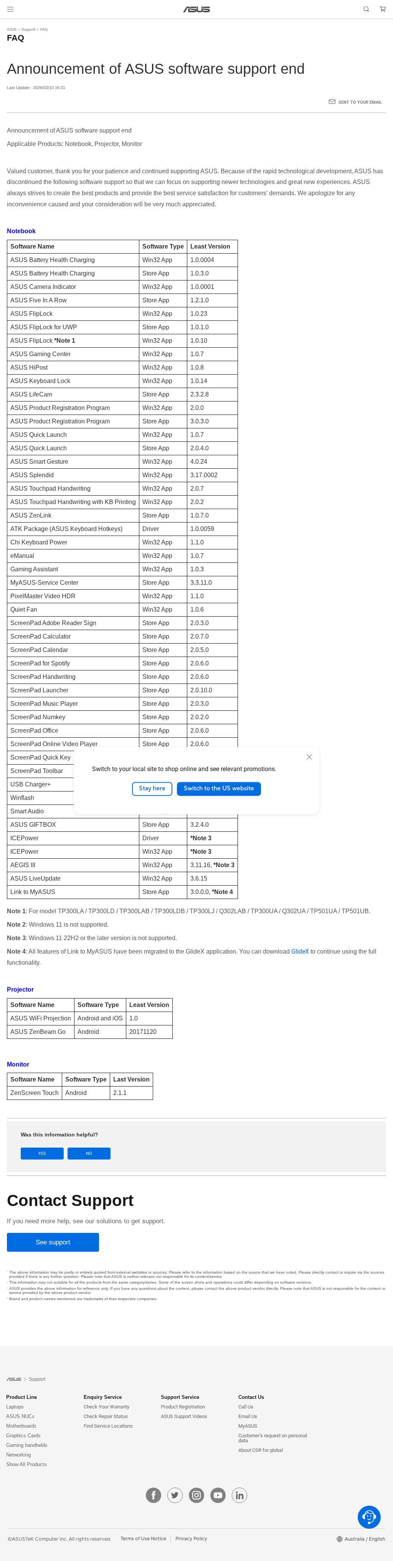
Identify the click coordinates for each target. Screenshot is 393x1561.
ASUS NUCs (20, 1416)
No (89, 1153)
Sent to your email (360, 102)
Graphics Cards (23, 1435)
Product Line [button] (21, 1397)
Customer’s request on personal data (272, 1438)
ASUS (12, 29)
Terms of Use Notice (143, 1539)
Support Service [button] (180, 1397)
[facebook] (153, 1495)
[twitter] (175, 1495)
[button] (10, 9)
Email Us (247, 1416)
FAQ (44, 29)
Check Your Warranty (106, 1406)
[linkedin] (239, 1495)
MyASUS (247, 1425)
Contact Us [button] (251, 1397)
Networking (18, 1454)
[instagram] (196, 1495)
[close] (309, 757)
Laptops (15, 1406)
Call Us (245, 1406)
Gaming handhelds (27, 1445)
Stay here (152, 789)
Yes (42, 1153)
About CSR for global (260, 1450)
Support (28, 29)
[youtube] (218, 1495)
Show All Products (26, 1464)
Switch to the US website (219, 789)
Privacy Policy (191, 1539)
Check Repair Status (106, 1416)
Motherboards (21, 1425)
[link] (196, 9)
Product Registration (183, 1406)
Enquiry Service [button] (103, 1397)
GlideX (300, 951)
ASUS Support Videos (184, 1416)
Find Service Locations (108, 1425)
